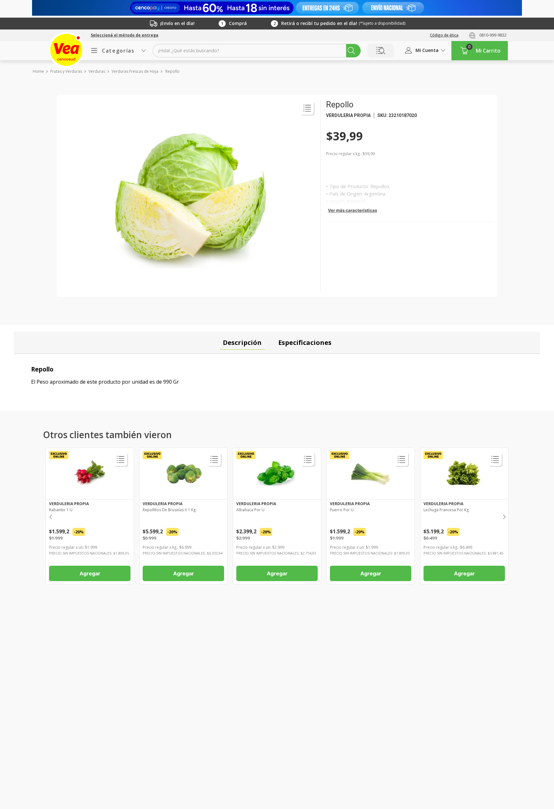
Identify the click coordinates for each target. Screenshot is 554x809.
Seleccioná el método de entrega (124, 35)
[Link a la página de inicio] (38, 71)
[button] (124, 35)
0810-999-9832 (493, 35)
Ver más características (352, 210)
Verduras (96, 71)
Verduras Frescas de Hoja (135, 71)
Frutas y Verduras (66, 71)
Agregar (90, 573)
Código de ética (444, 35)
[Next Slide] (504, 516)
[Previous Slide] (50, 516)
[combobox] (257, 50)
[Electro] (277, 8)
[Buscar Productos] (351, 50)
